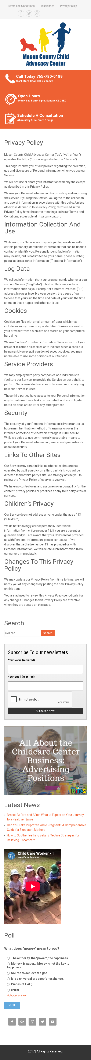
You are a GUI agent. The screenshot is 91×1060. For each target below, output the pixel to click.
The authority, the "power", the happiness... (40, 958)
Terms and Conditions (21, 6)
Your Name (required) (21, 660)
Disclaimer (47, 6)
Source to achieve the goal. (29, 973)
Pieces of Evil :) (21, 984)
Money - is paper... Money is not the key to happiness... (38, 965)
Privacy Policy (68, 6)
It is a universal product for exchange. (37, 978)
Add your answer (16, 995)
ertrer (14, 990)
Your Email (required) (21, 676)
